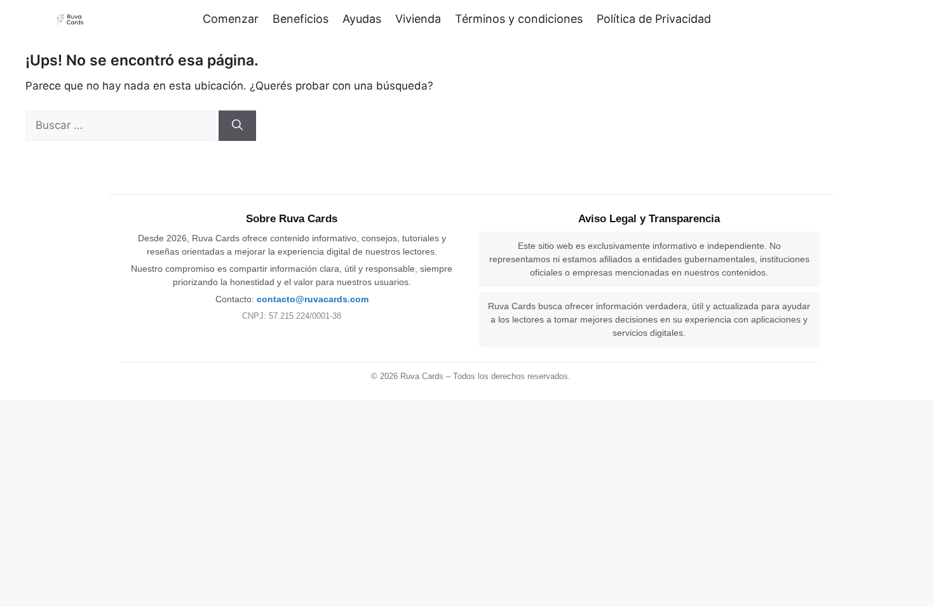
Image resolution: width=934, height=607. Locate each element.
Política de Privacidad (654, 18)
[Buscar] (237, 125)
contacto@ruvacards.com (313, 299)
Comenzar (231, 18)
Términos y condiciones (519, 18)
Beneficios (300, 18)
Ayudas (361, 18)
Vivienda (418, 18)
